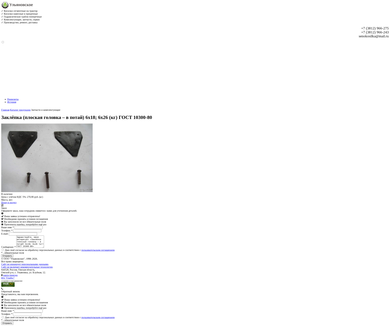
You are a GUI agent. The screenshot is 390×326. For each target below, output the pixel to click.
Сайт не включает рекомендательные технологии (27, 267)
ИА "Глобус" (8, 278)
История (11, 102)
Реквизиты (13, 99)
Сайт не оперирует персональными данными (24, 264)
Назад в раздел (8, 202)
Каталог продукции (20, 110)
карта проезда (10, 275)
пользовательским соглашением (98, 250)
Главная (5, 110)
